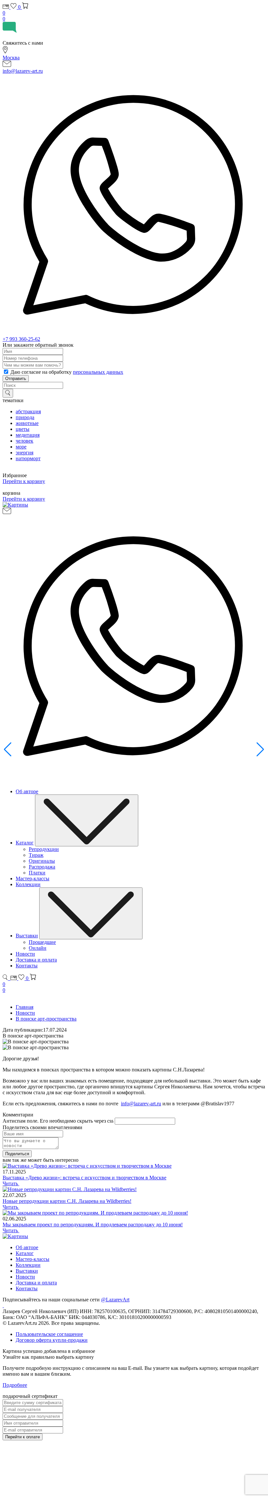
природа (25, 417)
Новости (25, 954)
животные (27, 423)
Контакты (27, 965)
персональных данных (98, 372)
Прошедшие (42, 942)
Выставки (27, 935)
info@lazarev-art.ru (23, 71)
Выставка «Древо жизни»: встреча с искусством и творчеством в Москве (84, 1177)
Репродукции (44, 849)
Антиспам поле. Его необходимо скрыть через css (58, 1121)
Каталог (25, 842)
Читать (11, 1183)
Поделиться (17, 1153)
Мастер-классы (32, 878)
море (21, 446)
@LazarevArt (115, 1299)
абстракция (28, 411)
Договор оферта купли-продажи (52, 1340)
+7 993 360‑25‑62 (21, 339)
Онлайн (37, 948)
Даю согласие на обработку (66, 372)
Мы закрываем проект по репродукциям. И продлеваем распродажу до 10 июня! (93, 1224)
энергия (24, 452)
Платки (37, 872)
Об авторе (27, 791)
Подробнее (15, 1385)
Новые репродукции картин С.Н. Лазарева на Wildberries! (67, 1201)
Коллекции (28, 884)
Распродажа (42, 867)
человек (24, 441)
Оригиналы (42, 861)
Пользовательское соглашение (49, 1334)
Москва (11, 57)
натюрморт (28, 458)
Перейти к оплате (22, 1436)
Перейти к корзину (24, 481)
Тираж (36, 855)
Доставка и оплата (36, 959)
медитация (28, 435)
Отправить (15, 378)
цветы (22, 429)
